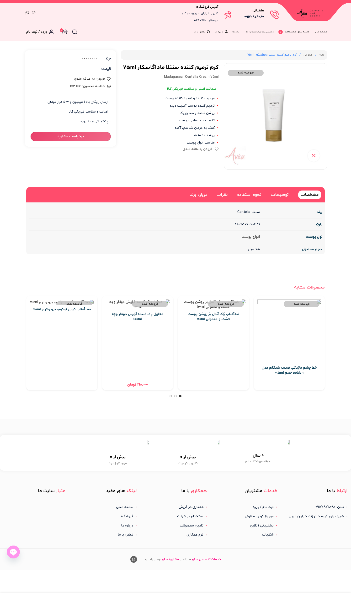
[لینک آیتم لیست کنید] (245, 507)
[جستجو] (74, 32)
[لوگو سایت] (311, 12)
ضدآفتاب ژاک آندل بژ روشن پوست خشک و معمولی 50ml (213, 316)
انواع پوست (251, 236)
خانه (321, 55)
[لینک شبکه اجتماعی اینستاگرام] (33, 13)
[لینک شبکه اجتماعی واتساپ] (27, 13)
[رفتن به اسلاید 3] (171, 396)
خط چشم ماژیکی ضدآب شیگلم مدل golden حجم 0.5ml (289, 370)
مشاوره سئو (170, 559)
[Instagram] (133, 559)
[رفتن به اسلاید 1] (180, 396)
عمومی (307, 55)
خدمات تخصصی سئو (206, 559)
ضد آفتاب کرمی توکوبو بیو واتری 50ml (62, 309)
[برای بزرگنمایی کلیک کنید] (314, 156)
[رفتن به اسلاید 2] (175, 396)
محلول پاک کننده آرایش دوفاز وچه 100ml (137, 316)
